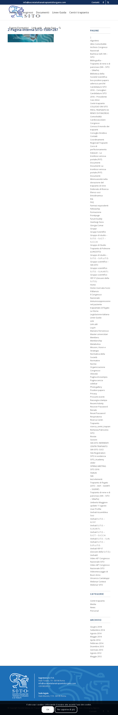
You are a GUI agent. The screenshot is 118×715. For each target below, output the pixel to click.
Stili (91, 476)
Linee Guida (95, 317)
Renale (93, 410)
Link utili (94, 324)
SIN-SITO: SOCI (97, 449)
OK (47, 709)
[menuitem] (94, 2)
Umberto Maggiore (99, 502)
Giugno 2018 (96, 626)
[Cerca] (59, 28)
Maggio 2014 (96, 636)
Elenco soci (95, 192)
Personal (94, 610)
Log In (93, 327)
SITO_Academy (97, 459)
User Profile (95, 509)
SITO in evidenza (98, 456)
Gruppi (93, 228)
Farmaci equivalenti (99, 205)
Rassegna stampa (98, 400)
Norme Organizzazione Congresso (97, 367)
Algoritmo (94, 40)
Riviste (93, 436)
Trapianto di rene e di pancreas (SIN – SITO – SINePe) (100, 495)
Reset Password (97, 413)
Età (91, 199)
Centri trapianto (97, 103)
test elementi (96, 479)
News (92, 607)
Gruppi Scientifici (98, 231)
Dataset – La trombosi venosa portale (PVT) (98, 156)
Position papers (97, 390)
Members (94, 337)
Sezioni (93, 439)
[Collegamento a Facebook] (103, 2)
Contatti (93, 136)
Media (93, 604)
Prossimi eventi (97, 396)
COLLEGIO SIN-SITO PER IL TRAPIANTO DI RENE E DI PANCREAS (99, 110)
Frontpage (95, 215)
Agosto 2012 (95, 653)
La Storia (94, 311)
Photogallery (96, 387)
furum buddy (96, 218)
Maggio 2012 (96, 656)
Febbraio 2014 (96, 643)
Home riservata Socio (100, 288)
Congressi (95, 123)
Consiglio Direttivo (98, 133)
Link (92, 321)
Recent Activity (97, 403)
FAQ (92, 202)
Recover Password (99, 406)
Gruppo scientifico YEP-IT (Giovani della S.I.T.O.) (99, 278)
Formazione (95, 212)
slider (92, 462)
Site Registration (97, 453)
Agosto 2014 (95, 633)
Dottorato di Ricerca (99, 189)
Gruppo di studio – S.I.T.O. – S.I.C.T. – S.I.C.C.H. (98, 238)
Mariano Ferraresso (99, 330)
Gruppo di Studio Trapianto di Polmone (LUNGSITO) (100, 248)
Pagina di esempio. (99, 377)
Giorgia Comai (96, 225)
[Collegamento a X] (108, 2)
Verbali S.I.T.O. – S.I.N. (100, 538)
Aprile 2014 (95, 640)
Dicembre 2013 (97, 646)
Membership (96, 340)
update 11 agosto (98, 505)
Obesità (94, 373)
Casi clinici (95, 100)
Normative (95, 360)
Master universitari (99, 334)
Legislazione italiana (99, 314)
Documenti (95, 162)
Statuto (93, 472)
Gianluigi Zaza (97, 222)
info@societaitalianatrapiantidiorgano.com (57, 683)
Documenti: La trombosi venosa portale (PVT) (98, 169)
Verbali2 (94, 555)
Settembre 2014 (97, 630)
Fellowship (95, 208)
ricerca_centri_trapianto (101, 426)
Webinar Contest (98, 581)
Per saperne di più (66, 709)
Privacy (93, 393)
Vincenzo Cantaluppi (99, 578)
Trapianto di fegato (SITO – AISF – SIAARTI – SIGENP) (100, 486)
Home (93, 284)
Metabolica (95, 344)
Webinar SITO (96, 584)
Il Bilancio (94, 291)
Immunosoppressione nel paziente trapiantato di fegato (100, 304)
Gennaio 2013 (96, 649)
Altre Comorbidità (98, 44)
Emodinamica (96, 195)
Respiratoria (96, 416)
